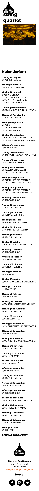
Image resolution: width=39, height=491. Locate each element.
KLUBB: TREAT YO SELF (15, 102)
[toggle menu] (35, 4)
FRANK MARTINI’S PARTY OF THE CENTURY (19, 326)
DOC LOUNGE (11, 147)
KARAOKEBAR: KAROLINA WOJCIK (19, 140)
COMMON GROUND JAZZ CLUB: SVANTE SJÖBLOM (19, 244)
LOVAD (8, 274)
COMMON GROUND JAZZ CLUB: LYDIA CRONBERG (19, 341)
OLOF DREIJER (11, 289)
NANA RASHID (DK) (13, 215)
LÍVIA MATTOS (11, 319)
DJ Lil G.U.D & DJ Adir (14, 100)
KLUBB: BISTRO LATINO (15, 97)
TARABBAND (10, 356)
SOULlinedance (11, 80)
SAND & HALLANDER (13, 162)
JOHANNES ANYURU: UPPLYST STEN (19, 110)
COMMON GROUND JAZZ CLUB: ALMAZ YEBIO (19, 400)
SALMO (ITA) (10, 363)
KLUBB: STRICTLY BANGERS (17, 192)
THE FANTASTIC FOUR (14, 408)
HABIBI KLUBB (11, 130)
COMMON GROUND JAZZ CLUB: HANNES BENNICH (19, 137)
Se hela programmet (15, 435)
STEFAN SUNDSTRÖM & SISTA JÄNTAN (19, 282)
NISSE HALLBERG (12, 267)
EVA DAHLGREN (11, 385)
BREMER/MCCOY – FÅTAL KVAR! (19, 155)
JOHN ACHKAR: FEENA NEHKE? (18, 304)
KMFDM (8, 430)
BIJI (6, 125)
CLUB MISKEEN (11, 127)
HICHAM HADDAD (13, 87)
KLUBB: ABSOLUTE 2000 (15, 172)
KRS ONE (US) (11, 95)
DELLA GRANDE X (12, 259)
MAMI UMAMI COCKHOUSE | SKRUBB (19, 182)
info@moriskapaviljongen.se (19, 469)
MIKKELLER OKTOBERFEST (16, 180)
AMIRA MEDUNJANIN (14, 170)
